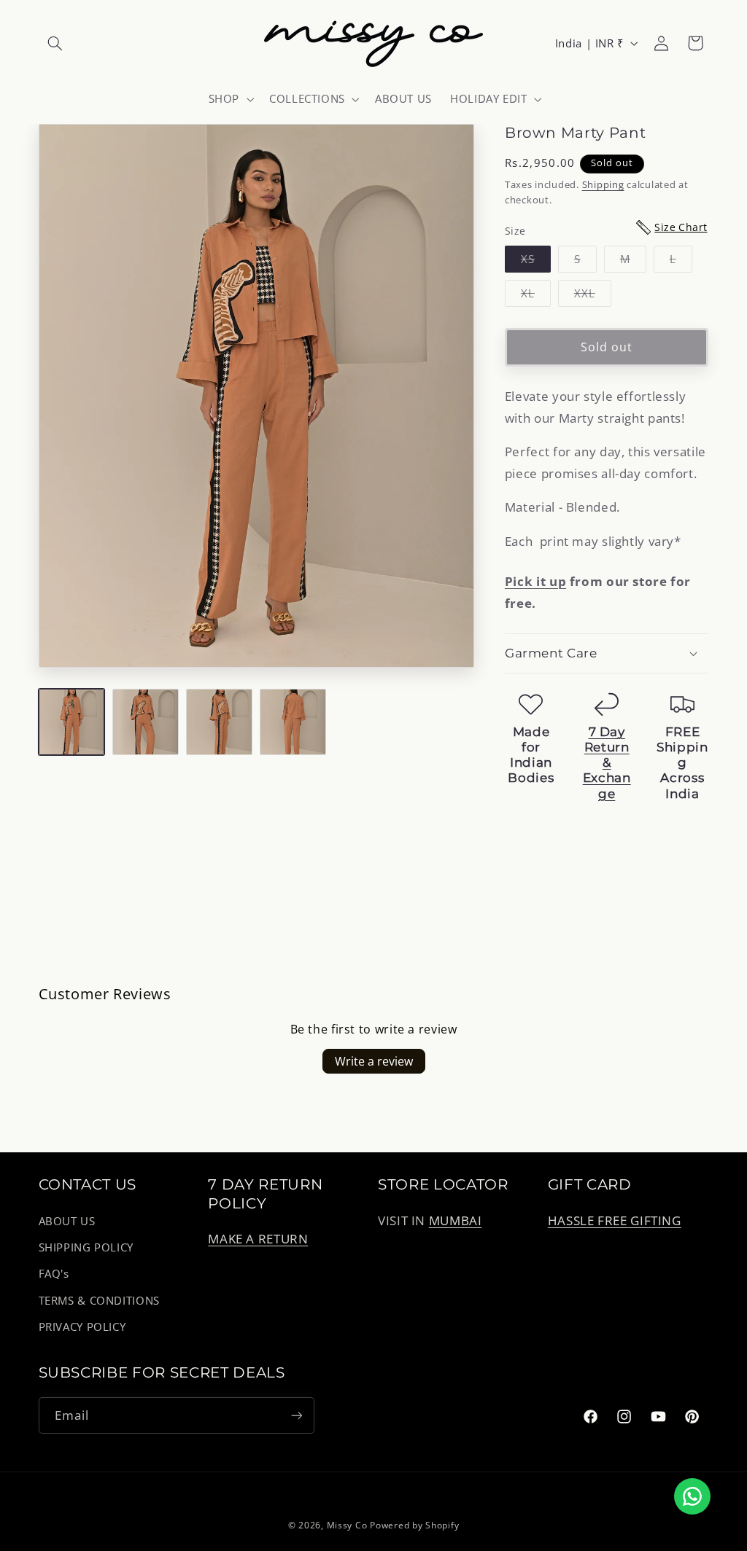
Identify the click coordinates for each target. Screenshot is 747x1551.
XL (536, 296)
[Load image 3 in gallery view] (219, 722)
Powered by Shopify (414, 1525)
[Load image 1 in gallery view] (72, 722)
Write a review (374, 1061)
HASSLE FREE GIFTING (614, 1220)
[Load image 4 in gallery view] (293, 722)
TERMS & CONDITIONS (99, 1300)
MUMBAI (455, 1220)
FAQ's (54, 1273)
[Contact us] (692, 1496)
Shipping (603, 185)
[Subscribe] (296, 1415)
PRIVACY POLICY (82, 1326)
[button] (55, 43)
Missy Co (347, 1525)
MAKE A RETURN (258, 1238)
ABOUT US (67, 1221)
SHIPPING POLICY (86, 1247)
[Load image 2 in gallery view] (145, 722)
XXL (592, 296)
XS (536, 262)
